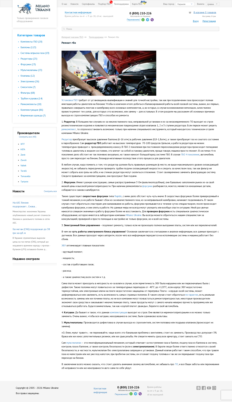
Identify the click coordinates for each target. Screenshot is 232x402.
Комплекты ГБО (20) (31, 41)
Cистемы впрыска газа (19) (35, 52)
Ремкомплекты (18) (31, 104)
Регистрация (209, 21)
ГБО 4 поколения (190, 154)
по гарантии (191, 294)
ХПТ (23, 144)
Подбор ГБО (104, 4)
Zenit (23, 154)
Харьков (181, 4)
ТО (176, 364)
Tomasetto (25, 176)
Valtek (23, 165)
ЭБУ (64, 245)
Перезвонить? (133, 19)
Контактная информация (78, 12)
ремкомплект (69, 129)
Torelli (24, 170)
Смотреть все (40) (27, 136)
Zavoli (24, 160)
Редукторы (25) (29, 58)
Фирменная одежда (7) (33, 115)
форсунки (147, 186)
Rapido (118, 196)
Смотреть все (50, 191)
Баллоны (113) (28, 47)
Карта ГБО (137, 4)
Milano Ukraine (133, 215)
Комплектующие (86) (32, 109)
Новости (74, 4)
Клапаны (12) (28, 75)
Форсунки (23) (28, 64)
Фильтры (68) (28, 92)
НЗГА (23, 149)
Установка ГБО (70, 100)
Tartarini (24, 181)
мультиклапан (73, 342)
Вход (196, 21)
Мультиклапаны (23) (31, 70)
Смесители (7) (28, 87)
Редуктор (67, 139)
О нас (64, 4)
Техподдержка (121, 4)
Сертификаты (88, 4)
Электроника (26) (30, 81)
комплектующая (118, 312)
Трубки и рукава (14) (31, 98)
